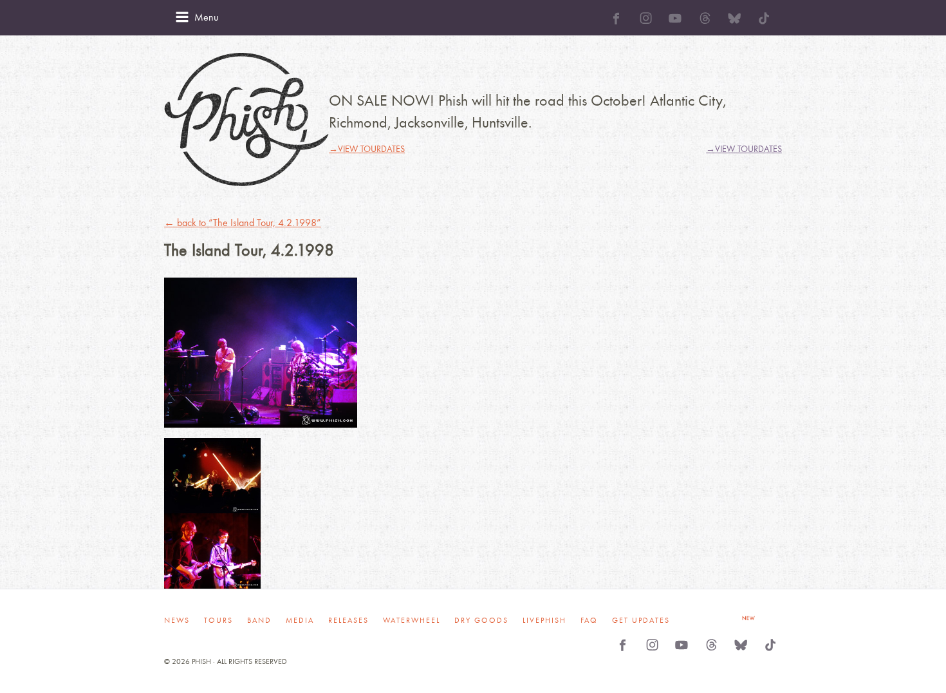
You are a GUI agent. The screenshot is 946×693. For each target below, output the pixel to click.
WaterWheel (411, 620)
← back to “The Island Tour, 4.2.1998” (242, 222)
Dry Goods (481, 620)
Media (300, 620)
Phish (246, 119)
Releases (348, 620)
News (177, 620)
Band (259, 620)
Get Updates (641, 620)
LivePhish (544, 620)
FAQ (589, 620)
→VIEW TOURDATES (367, 149)
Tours (218, 620)
